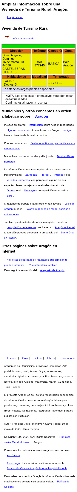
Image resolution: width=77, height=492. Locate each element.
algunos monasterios (19, 130)
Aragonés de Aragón (52, 270)
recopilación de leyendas (21, 227)
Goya (25, 358)
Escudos (12, 358)
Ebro (9, 195)
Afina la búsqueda (23, 38)
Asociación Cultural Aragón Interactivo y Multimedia (37, 468)
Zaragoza (31, 174)
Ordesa (11, 190)
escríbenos (13, 455)
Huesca (58, 174)
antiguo (68, 130)
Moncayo (29, 190)
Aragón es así (15, 17)
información (36, 124)
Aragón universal (65, 227)
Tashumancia (67, 358)
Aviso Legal (13, 463)
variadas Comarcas (18, 179)
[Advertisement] (38, 314)
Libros (51, 358)
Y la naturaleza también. (43, 264)
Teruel (45, 174)
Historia (37, 358)
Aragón (41, 116)
